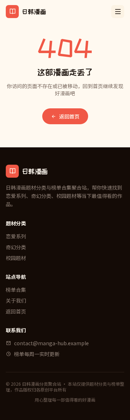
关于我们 (16, 300)
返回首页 (69, 116)
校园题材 (16, 257)
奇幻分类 (16, 247)
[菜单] (117, 11)
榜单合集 (16, 289)
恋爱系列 (16, 236)
